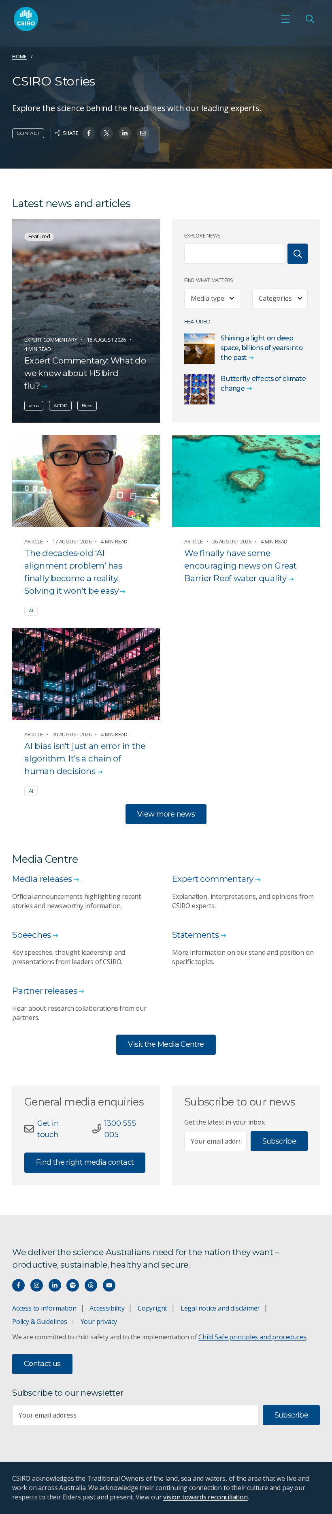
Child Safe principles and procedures (252, 1336)
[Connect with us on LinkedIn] (55, 1285)
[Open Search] (310, 19)
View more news (166, 814)
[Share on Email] (143, 133)
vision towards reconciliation (205, 1497)
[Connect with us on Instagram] (36, 1285)
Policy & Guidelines (39, 1321)
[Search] (297, 254)
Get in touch (48, 1128)
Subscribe (279, 1141)
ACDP (60, 405)
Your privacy (99, 1321)
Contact (28, 133)
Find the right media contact (85, 1162)
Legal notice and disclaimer (220, 1308)
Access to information (44, 1308)
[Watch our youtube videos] (109, 1285)
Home (19, 56)
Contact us (42, 1363)
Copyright (152, 1308)
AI (31, 610)
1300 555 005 (120, 1128)
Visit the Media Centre (166, 1044)
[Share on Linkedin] (125, 133)
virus (34, 405)
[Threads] (91, 1285)
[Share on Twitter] (106, 133)
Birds (87, 405)
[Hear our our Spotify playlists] (72, 1285)
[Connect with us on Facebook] (18, 1285)
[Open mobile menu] (285, 19)
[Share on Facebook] (89, 133)
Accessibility (106, 1308)
